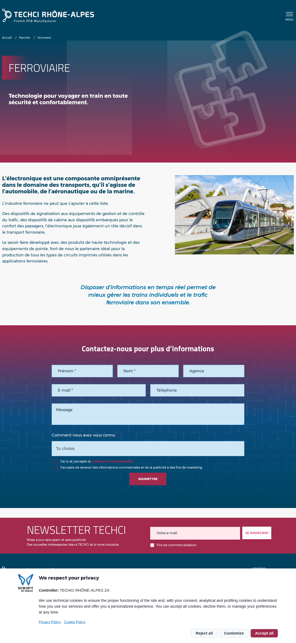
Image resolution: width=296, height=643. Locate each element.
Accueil (7, 37)
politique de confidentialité (112, 461)
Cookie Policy (74, 622)
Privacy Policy (50, 622)
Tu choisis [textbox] (65, 448)
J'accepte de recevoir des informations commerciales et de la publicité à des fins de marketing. (131, 467)
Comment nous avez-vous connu (83, 435)
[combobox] (148, 448)
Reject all (204, 633)
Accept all (264, 633)
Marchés (24, 37)
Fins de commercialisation (176, 545)
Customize (234, 633)
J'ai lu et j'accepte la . (97, 461)
